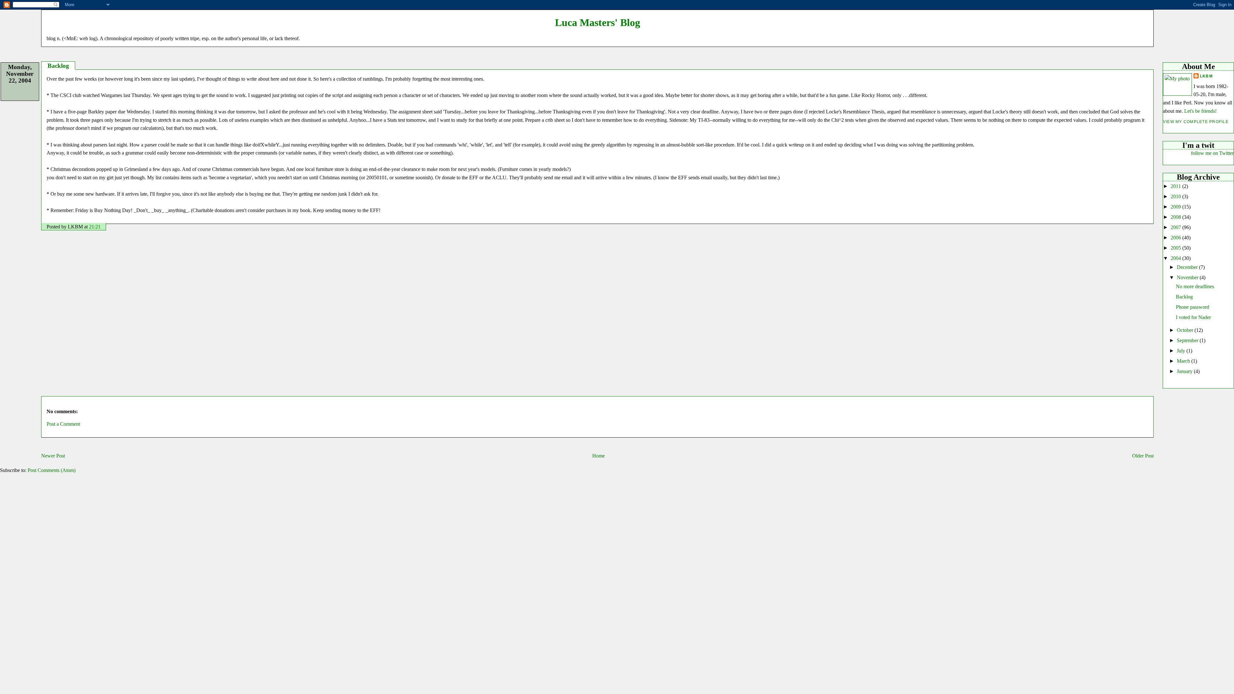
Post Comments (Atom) (52, 470)
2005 (1176, 248)
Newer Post (53, 455)
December (1188, 267)
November (1188, 277)
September (1188, 340)
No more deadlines (1195, 286)
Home (598, 455)
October (1185, 330)
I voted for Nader (1193, 317)
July (1181, 350)
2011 (1176, 186)
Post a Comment (63, 424)
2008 (1176, 217)
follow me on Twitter (1212, 153)
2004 (1176, 258)
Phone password (1192, 307)
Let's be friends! (1200, 111)
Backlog (1184, 296)
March (1184, 361)
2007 (1176, 227)
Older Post (1143, 455)
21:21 (95, 226)
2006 (1176, 237)
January (1185, 371)
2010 (1176, 196)
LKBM (1206, 76)
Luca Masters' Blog (597, 22)
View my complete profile (1196, 122)
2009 (1176, 206)
